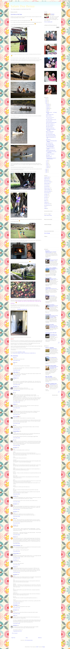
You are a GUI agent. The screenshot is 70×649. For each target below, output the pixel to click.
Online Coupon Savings (48, 215)
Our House (46, 197)
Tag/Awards (46, 202)
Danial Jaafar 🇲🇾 (16, 416)
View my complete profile (48, 21)
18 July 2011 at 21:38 (16, 370)
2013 (46, 100)
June (14, 357)
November (48, 105)
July (47, 111)
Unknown (14, 525)
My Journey (47, 250)
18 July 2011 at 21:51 (16, 390)
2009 (46, 170)
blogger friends (46, 178)
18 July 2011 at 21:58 (16, 402)
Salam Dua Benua (22, 6)
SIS (13, 425)
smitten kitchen (48, 287)
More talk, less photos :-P (50, 123)
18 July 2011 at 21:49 (16, 384)
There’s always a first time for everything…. (50, 130)
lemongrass (15, 447)
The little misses (47, 203)
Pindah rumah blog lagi (49, 377)
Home (27, 637)
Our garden (46, 195)
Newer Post (13, 637)
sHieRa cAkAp (15, 372)
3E (13, 392)
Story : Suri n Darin (48, 376)
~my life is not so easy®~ (49, 324)
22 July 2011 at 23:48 (16, 623)
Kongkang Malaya (16, 431)
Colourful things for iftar (49, 114)
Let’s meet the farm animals (50, 134)
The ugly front (48, 139)
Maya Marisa (15, 386)
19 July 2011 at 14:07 (16, 564)
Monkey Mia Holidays (47, 191)
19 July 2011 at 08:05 (16, 445)
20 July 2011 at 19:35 (16, 613)
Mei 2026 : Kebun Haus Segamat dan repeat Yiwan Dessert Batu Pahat (54, 326)
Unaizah (14, 566)
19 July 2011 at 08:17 (16, 509)
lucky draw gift (46, 186)
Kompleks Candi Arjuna (53, 348)
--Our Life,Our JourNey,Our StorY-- (51, 383)
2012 (46, 101)
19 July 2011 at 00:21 (16, 429)
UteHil (37, 646)
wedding (45, 208)
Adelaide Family (46, 177)
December (48, 104)
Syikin (14, 518)
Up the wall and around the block (51, 122)
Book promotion (46, 180)
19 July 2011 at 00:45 (16, 437)
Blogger (43, 646)
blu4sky (14, 404)
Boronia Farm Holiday (47, 181)
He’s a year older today (49, 144)
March (47, 164)
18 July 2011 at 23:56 (16, 423)
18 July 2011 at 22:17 (16, 414)
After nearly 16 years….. (50, 126)
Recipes (45, 200)
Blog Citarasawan (48, 277)
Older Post (40, 637)
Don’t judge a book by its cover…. (51, 119)
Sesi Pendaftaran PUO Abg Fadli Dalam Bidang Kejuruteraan (54, 316)
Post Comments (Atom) (28, 640)
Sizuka (14, 362)
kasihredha (15, 625)
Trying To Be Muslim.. (17, 545)
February (47, 166)
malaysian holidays (47, 189)
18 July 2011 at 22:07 (16, 407)
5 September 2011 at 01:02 (17, 631)
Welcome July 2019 (53, 384)
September (48, 108)
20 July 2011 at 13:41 (16, 607)
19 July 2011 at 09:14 (16, 543)
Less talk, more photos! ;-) (50, 125)
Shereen (14, 536)
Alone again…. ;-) (49, 155)
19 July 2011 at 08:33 (16, 534)
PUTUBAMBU (15, 605)
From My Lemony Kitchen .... (50, 304)
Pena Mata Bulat (48, 314)
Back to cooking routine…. (50, 131)
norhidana (47, 356)
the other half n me (47, 205)
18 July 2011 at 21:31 (16, 360)
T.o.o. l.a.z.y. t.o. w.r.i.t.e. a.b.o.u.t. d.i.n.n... (50, 118)
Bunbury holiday (46, 183)
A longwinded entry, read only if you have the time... (51, 158)
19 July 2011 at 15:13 (16, 572)
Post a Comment (14, 633)
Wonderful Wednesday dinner (50, 150)
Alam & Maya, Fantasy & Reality (50, 365)
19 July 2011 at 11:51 (16, 551)
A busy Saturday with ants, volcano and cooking (50, 146)
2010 (46, 169)
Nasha (14, 615)
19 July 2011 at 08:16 (16, 494)
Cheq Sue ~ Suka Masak (49, 347)
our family (45, 194)
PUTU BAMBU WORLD (53, 357)
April (47, 163)
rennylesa (14, 496)
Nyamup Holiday (46, 192)
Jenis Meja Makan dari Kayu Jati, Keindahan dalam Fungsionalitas (54, 367)
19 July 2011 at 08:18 (16, 516)
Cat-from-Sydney (16, 553)
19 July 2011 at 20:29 (16, 603)
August (47, 109)
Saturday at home (49, 156)
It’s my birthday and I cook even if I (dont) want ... (51, 152)
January (47, 167)
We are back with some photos (51, 135)
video (45, 206)
